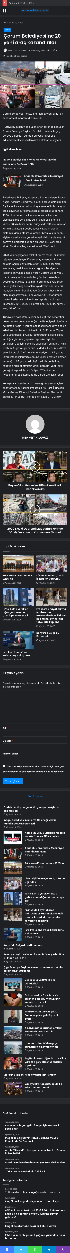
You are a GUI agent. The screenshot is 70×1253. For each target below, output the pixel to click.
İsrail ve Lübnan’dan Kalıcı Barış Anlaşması (16, 653)
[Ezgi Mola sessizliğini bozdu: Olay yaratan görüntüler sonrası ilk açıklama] (13, 1063)
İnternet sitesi (10, 753)
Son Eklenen (35, 796)
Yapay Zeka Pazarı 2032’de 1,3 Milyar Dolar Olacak (43, 1085)
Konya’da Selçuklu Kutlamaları (47, 634)
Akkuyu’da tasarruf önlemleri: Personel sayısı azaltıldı (43, 1029)
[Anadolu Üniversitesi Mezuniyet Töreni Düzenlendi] (12, 180)
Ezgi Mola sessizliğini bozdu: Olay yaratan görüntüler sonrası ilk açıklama (45, 1062)
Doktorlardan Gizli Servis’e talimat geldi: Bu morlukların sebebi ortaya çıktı (42, 998)
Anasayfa (11, 22)
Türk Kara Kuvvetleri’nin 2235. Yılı (17, 577)
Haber (21, 22)
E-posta (8, 740)
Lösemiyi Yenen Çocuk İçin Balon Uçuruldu (50, 577)
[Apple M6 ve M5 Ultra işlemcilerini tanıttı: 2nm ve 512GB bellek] (13, 837)
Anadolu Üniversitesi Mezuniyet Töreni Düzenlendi (44, 849)
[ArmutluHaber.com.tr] (35, 10)
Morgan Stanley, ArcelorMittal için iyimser (30, 1074)
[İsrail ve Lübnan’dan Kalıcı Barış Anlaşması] (18, 640)
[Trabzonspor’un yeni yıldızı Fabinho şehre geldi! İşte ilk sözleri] (13, 1016)
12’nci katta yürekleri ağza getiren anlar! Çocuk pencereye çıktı (16, 612)
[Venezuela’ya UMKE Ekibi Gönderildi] (13, 984)
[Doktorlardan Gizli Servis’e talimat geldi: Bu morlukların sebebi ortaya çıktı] (13, 999)
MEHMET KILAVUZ (17, 50)
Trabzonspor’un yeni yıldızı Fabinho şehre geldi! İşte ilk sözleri (41, 1015)
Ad (5, 728)
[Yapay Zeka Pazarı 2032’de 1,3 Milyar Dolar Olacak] (13, 1088)
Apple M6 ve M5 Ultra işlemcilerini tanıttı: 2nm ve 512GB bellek (45, 834)
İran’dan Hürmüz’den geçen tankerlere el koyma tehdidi (42, 1044)
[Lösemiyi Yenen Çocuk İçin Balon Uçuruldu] (51, 563)
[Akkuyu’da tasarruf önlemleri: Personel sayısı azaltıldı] (13, 1032)
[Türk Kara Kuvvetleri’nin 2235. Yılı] (18, 563)
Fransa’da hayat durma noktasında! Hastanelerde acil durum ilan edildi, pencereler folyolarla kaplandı (51, 615)
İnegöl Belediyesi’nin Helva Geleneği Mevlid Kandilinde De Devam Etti (30, 821)
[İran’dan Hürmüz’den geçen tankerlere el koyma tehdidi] (13, 1047)
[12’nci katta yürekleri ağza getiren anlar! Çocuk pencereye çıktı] (18, 597)
